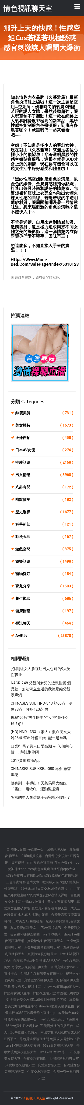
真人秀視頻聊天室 (23, 928)
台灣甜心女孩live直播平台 (25, 849)
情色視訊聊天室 (33, 1098)
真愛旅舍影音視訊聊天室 (45, 941)
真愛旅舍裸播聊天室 (39, 980)
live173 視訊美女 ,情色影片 (59, 1019)
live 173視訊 (52, 934)
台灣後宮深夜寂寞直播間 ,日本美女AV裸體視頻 (42, 918)
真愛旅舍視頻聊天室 (43, 954)
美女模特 (44, 425)
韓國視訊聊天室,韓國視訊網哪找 (56, 993)
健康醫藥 (44, 611)
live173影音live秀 (53, 1052)
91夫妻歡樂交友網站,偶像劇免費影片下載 (36, 1000)
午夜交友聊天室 (39, 1071)
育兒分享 (44, 586)
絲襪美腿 (44, 413)
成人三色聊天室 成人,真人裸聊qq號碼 (42, 911)
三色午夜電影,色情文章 (23, 882)
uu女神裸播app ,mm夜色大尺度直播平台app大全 (43, 866)
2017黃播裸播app (26, 760)
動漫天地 (44, 536)
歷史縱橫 (44, 512)
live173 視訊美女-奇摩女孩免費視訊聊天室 (42, 964)
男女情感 (44, 475)
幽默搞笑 (44, 499)
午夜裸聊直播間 (35, 1058)
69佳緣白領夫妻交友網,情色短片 (44, 888)
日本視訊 (18, 862)
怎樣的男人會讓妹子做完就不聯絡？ (40, 797)
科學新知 (44, 524)
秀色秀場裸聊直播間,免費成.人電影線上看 (50, 1039)
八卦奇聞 (44, 487)
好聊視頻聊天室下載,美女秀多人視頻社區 (42, 983)
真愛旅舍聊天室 (49, 1065)
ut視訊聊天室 (57, 849)
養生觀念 (44, 598)
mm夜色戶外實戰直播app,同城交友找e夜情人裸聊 (42, 892)
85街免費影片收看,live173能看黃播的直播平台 (40, 1026)
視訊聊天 (44, 623)
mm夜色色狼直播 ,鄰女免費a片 (50, 862)
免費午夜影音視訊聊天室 (42, 947)
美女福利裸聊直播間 (25, 934)
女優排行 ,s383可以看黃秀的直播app (42, 1009)
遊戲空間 (44, 549)
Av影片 (44, 635)
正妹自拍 (44, 437)
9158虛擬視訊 (32, 856)
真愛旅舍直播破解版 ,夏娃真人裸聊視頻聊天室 (42, 905)
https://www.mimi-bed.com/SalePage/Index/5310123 (45, 262)
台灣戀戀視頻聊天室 (64, 1058)
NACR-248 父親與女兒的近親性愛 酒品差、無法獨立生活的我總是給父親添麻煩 (41, 689)
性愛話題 (44, 462)
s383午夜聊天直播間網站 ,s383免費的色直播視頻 (42, 875)
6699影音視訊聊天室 (58, 1045)
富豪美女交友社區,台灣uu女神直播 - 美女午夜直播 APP (42, 898)
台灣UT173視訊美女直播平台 (41, 973)
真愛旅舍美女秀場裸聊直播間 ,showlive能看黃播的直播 (41, 1003)
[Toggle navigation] (77, 6)
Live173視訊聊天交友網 (23, 1045)
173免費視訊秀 (50, 928)
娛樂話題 (44, 561)
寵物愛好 (44, 574)
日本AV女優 (44, 450)
